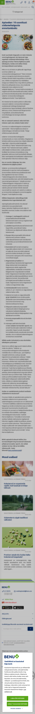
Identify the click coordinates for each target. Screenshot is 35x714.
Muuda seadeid (15, 708)
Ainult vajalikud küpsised (17, 704)
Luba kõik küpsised (17, 698)
